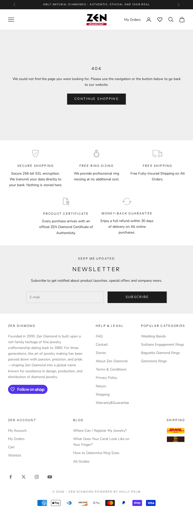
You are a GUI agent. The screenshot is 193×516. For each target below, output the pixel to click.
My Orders (16, 438)
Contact (102, 344)
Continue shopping (96, 99)
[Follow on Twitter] (23, 476)
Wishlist (14, 455)
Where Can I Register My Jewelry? (100, 430)
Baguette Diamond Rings (160, 352)
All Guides (81, 461)
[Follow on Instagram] (36, 476)
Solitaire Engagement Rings (162, 344)
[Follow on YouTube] (49, 476)
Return (101, 386)
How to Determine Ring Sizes (96, 453)
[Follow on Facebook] (10, 476)
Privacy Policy (106, 377)
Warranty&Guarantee (112, 402)
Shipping (103, 394)
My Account (17, 430)
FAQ (99, 336)
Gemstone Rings (154, 361)
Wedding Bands (153, 336)
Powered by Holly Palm (118, 491)
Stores (101, 352)
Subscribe (137, 297)
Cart (11, 447)
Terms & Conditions (111, 369)
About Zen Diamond (111, 361)
